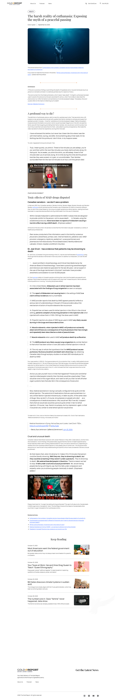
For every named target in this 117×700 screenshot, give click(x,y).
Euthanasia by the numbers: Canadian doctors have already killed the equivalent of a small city (57, 518)
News (50, 3)
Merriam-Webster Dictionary (36, 104)
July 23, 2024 (68, 429)
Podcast (42, 3)
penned (35, 277)
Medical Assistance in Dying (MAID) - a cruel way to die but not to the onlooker (53, 527)
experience (80, 254)
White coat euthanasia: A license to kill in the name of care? (47, 525)
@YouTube (55, 426)
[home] (14, 3)
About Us (33, 3)
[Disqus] (58, 636)
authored (35, 207)
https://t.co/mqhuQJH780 (39, 426)
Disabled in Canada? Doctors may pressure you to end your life (48, 529)
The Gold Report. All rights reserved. (29, 695)
